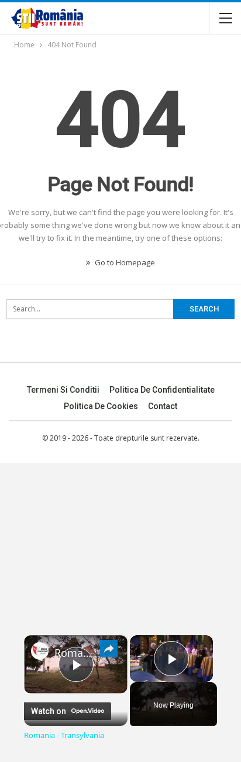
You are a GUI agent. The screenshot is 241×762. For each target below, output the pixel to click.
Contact (162, 406)
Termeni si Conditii (63, 389)
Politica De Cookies (101, 406)
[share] (109, 648)
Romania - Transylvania (75, 653)
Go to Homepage (124, 262)
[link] (40, 651)
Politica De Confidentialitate (162, 389)
